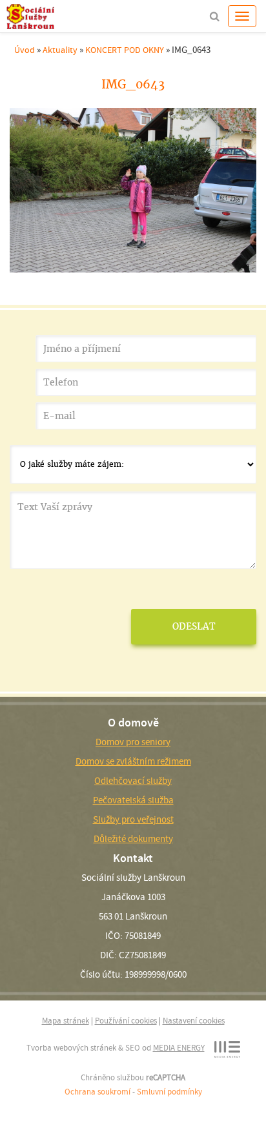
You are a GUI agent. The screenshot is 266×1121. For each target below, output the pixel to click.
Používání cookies (126, 1020)
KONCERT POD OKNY (124, 50)
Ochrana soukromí (97, 1091)
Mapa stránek (65, 1020)
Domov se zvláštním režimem (133, 761)
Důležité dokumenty (133, 838)
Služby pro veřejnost (133, 819)
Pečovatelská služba (133, 800)
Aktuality (60, 50)
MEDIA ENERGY (179, 1047)
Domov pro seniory (133, 741)
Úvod (24, 50)
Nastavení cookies (194, 1020)
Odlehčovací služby (133, 780)
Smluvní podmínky (169, 1091)
